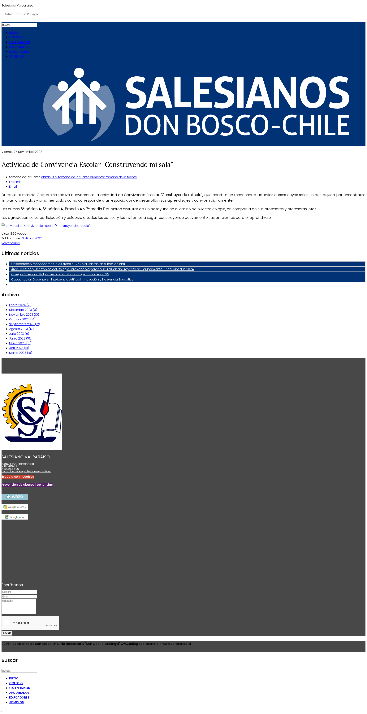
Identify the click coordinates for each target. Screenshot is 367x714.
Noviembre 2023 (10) (24, 314)
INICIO (14, 32)
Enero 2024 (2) (20, 305)
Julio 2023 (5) (19, 333)
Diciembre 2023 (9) (23, 310)
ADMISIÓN (16, 56)
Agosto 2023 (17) (21, 329)
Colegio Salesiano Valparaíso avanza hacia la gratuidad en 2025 (60, 274)
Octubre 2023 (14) (22, 319)
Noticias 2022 (32, 238)
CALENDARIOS (19, 42)
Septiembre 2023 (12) (24, 324)
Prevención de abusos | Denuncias (27, 485)
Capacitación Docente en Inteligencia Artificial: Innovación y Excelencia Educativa (72, 279)
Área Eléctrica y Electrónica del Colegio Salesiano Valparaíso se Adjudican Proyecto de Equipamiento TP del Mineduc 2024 (102, 269)
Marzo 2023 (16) (20, 353)
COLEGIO (16, 37)
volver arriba (11, 243)
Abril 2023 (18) (19, 348)
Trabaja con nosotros (18, 477)
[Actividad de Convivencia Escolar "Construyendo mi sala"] (46, 226)
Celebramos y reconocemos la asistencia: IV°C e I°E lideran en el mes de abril (68, 264)
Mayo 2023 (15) (20, 343)
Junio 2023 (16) (20, 338)
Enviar (7, 633)
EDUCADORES (19, 51)
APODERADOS (19, 47)
